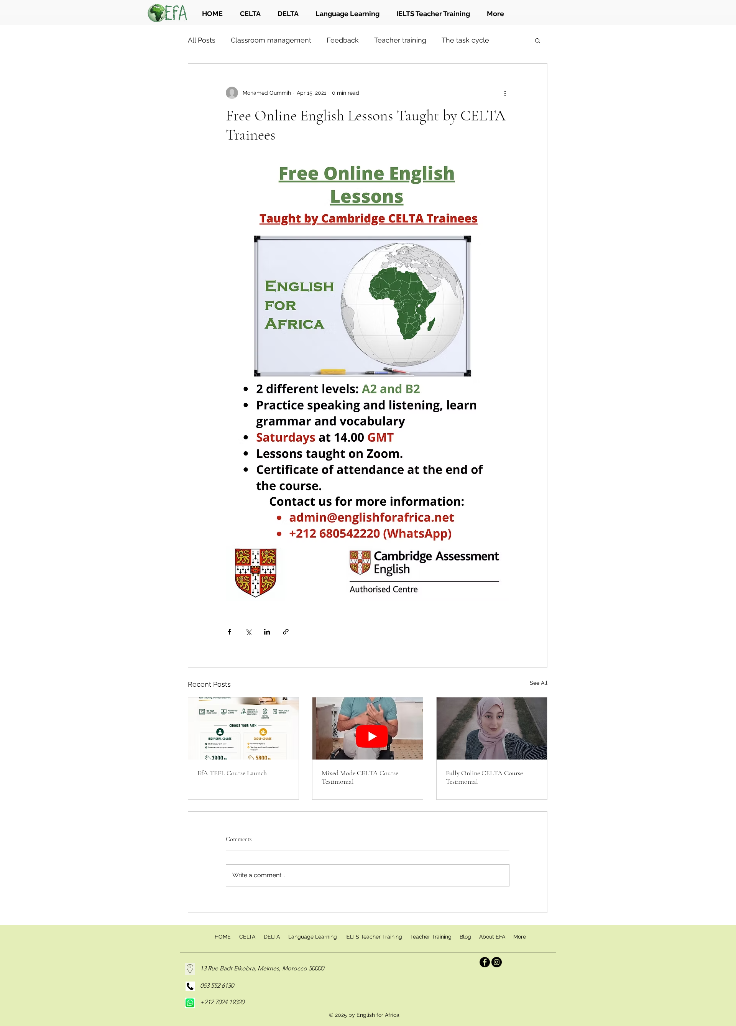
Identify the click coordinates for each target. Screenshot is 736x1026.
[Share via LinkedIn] (267, 631)
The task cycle (465, 40)
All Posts (201, 40)
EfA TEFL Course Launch (232, 773)
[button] (537, 40)
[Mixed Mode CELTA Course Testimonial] (367, 728)
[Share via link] (285, 631)
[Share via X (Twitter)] (248, 631)
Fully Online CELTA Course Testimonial (484, 777)
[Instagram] (496, 962)
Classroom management (271, 40)
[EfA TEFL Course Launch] (243, 728)
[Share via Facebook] (229, 631)
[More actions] (504, 92)
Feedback (343, 40)
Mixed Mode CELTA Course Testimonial (360, 777)
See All (538, 683)
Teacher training (400, 40)
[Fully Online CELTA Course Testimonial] (492, 728)
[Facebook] (485, 962)
